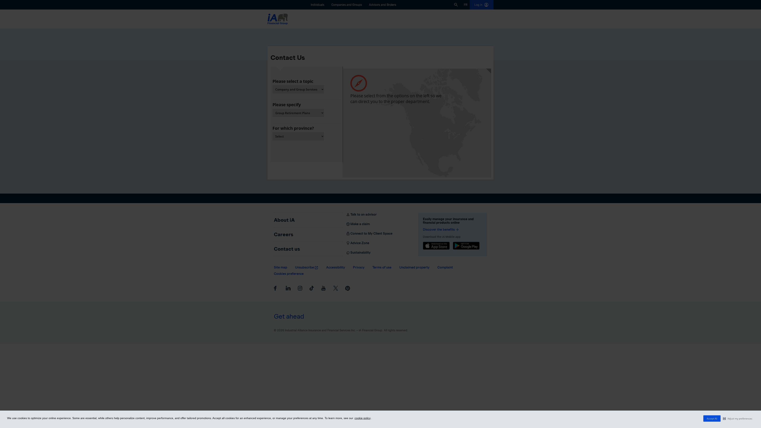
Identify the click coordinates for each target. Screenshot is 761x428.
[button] (737, 418)
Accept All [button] (712, 418)
